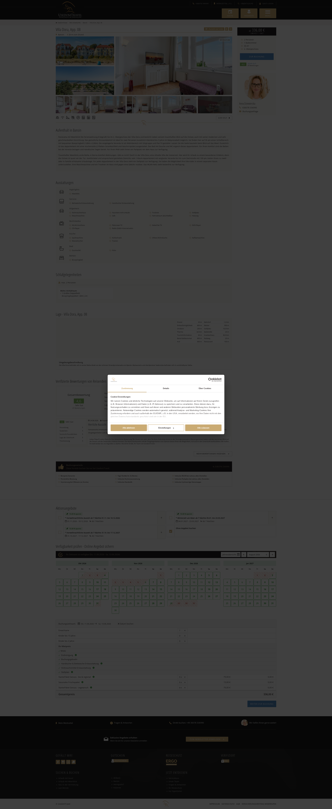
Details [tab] (166, 388)
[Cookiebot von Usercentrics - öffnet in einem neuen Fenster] (210, 380)
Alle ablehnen (129, 428)
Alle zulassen (203, 428)
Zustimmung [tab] (127, 388)
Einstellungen (164, 428)
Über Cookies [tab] (205, 388)
